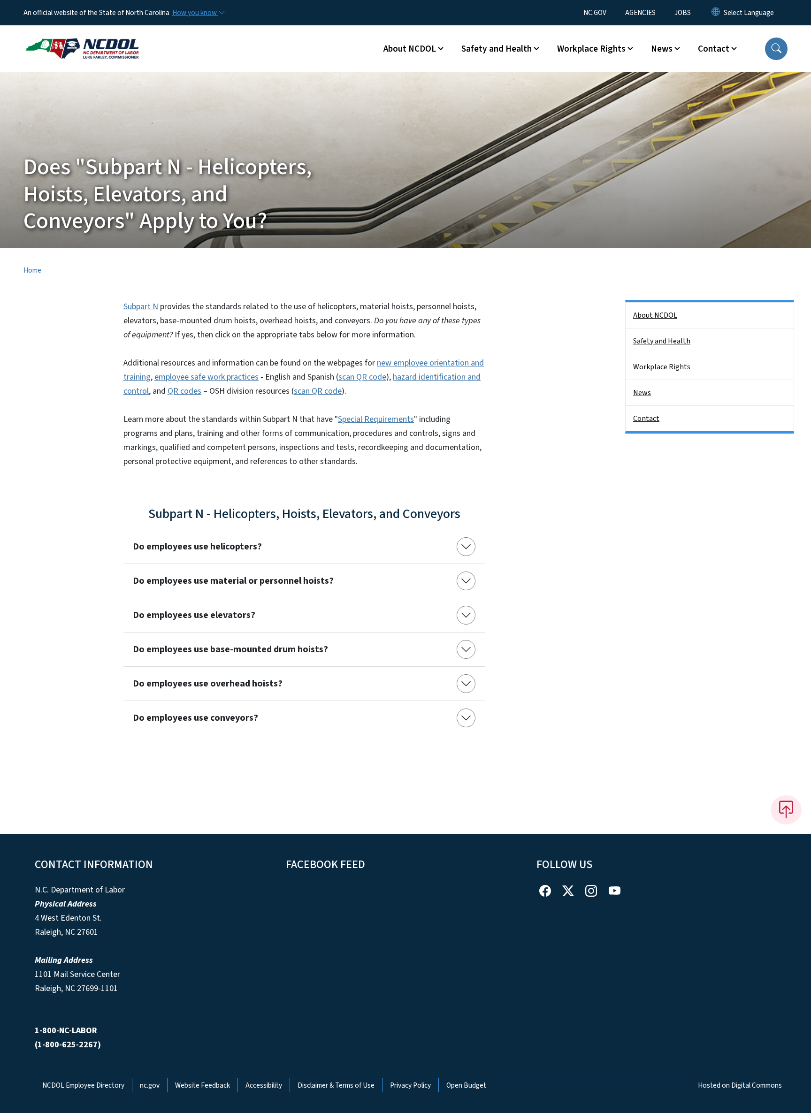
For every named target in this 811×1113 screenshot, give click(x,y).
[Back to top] (786, 809)
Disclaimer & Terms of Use (336, 1085)
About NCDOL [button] (409, 48)
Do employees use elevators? (194, 615)
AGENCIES (640, 13)
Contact (646, 418)
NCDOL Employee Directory (83, 1085)
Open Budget (466, 1085)
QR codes (184, 391)
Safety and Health (661, 341)
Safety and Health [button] (496, 48)
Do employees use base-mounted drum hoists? (230, 649)
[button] (776, 49)
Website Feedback (202, 1085)
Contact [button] (713, 48)
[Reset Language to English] (716, 13)
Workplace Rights (661, 367)
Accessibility (263, 1085)
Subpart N (140, 307)
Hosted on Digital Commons (740, 1085)
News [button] (662, 48)
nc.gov (150, 1085)
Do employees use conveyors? (195, 717)
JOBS (682, 13)
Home (32, 270)
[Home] (82, 38)
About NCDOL (655, 315)
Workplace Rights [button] (591, 48)
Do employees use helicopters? (197, 546)
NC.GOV (594, 13)
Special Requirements (376, 419)
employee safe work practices (206, 377)
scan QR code (362, 377)
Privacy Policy (410, 1085)
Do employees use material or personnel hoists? (233, 580)
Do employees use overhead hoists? (208, 683)
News (642, 393)
